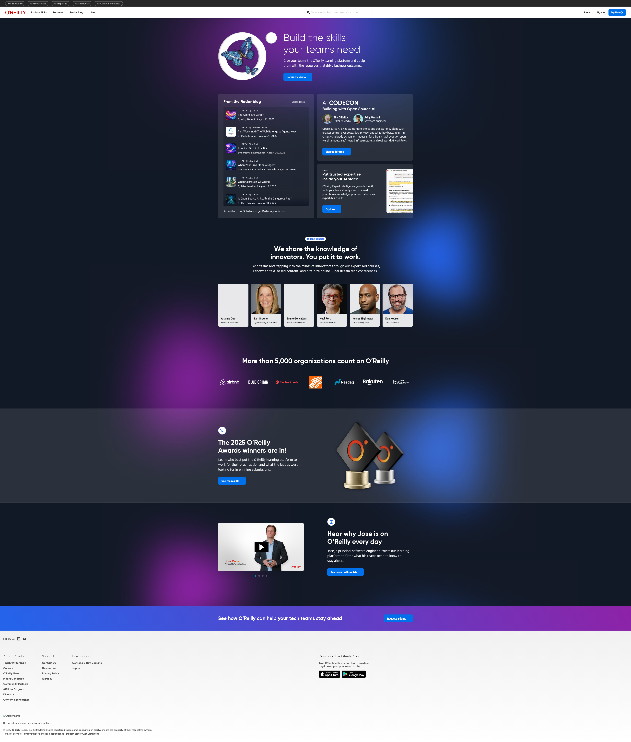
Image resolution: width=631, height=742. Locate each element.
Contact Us (49, 663)
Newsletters (49, 668)
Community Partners (15, 684)
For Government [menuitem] (38, 3)
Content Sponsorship (16, 699)
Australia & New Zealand (87, 663)
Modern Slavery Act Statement (82, 733)
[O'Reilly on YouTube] (24, 638)
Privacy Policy (50, 673)
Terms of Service (12, 733)
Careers (8, 668)
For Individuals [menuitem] (82, 3)
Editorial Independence (51, 733)
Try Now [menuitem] (616, 12)
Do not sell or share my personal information (26, 723)
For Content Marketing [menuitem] (108, 3)
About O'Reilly (13, 656)
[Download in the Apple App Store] (329, 677)
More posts (298, 101)
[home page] (15, 12)
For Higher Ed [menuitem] (60, 3)
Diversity (8, 694)
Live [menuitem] (92, 12)
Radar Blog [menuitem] (76, 12)
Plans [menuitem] (587, 12)
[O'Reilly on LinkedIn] (18, 638)
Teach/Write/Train (14, 663)
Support (48, 656)
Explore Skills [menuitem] (39, 12)
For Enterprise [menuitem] (15, 3)
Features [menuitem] (58, 12)
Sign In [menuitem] (601, 12)
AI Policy (47, 678)
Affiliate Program (13, 689)
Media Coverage (13, 678)
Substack (248, 211)
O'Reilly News (11, 673)
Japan (76, 668)
